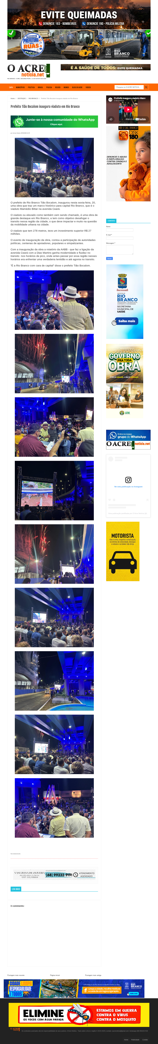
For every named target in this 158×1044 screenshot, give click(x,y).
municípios (20, 87)
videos (88, 87)
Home (126, 1040)
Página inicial (55, 975)
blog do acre (77, 87)
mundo (66, 87)
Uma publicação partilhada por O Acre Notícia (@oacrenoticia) (132, 513)
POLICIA (49, 87)
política (31, 87)
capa (11, 87)
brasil (40, 87)
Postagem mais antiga (93, 975)
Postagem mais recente (15, 975)
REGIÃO (57, 87)
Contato (145, 1040)
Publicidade (135, 1040)
